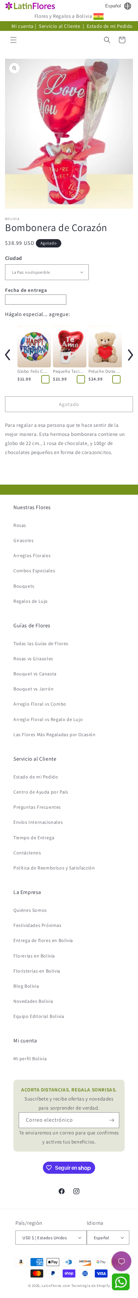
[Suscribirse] (111, 1120)
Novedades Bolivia (33, 1001)
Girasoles (23, 540)
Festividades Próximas (37, 925)
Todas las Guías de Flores (40, 643)
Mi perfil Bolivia (30, 1059)
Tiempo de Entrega (33, 838)
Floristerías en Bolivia (36, 971)
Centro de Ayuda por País (40, 792)
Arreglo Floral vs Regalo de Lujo (48, 719)
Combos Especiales (34, 571)
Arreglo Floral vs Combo (39, 704)
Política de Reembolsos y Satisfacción (54, 868)
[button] (13, 40)
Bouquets (23, 586)
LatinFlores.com (56, 1285)
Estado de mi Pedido (110, 26)
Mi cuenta (22, 26)
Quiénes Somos (30, 910)
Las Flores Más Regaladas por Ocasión (54, 734)
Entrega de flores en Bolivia (43, 940)
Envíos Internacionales (38, 822)
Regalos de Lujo (30, 601)
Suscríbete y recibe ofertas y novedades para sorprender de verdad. (69, 1098)
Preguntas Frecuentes (37, 807)
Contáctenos (27, 853)
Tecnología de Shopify (90, 1285)
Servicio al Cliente (60, 26)
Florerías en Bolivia (34, 956)
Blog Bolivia (26, 986)
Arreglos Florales (32, 555)
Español (113, 5)
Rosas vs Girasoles (33, 659)
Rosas (19, 525)
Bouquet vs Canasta (35, 674)
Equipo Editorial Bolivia (38, 1016)
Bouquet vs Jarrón (33, 689)
